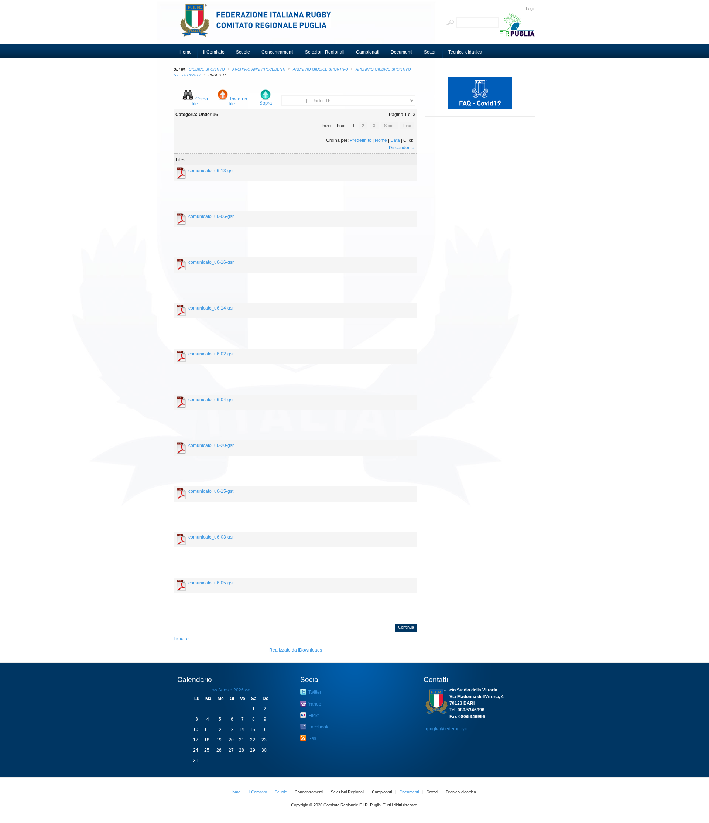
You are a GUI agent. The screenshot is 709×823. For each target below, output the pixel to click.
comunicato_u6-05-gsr (211, 582)
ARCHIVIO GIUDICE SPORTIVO (320, 69)
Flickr (313, 715)
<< (214, 690)
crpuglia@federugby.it (445, 728)
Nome (381, 140)
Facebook (317, 727)
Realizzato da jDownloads (295, 650)
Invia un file (238, 101)
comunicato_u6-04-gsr (211, 399)
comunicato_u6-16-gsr (211, 262)
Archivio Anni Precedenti (258, 69)
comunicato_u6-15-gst (210, 491)
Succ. (389, 125)
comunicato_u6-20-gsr (211, 445)
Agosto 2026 (231, 690)
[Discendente (401, 147)
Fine (407, 125)
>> (247, 690)
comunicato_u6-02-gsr (211, 353)
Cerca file (200, 101)
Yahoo (314, 704)
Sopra (265, 103)
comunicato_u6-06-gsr (211, 216)
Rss (311, 738)
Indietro (181, 638)
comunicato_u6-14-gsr (211, 308)
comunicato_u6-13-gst (210, 170)
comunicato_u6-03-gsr (211, 537)
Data (395, 140)
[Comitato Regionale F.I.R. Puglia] (258, 24)
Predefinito (360, 140)
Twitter (314, 692)
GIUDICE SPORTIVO (207, 69)
